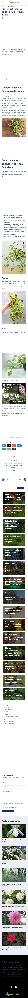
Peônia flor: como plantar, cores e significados (13, 926)
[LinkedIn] (19, 465)
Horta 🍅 (6, 732)
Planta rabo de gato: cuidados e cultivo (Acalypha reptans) (13, 516)
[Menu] (24, 2)
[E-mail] (14, 468)
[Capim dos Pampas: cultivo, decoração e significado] (14, 895)
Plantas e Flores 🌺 (8, 741)
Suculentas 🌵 (7, 744)
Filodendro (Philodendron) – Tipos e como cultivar (14, 712)
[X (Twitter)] (9, 465)
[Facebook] (4, 465)
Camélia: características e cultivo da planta (12, 947)
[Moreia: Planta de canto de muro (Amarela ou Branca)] (14, 873)
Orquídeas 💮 (7, 734)
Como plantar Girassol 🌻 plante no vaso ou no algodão (13, 643)
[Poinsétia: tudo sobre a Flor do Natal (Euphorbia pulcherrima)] (14, 958)
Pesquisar (20, 507)
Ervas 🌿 (6, 730)
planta (3, 53)
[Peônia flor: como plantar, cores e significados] (14, 917)
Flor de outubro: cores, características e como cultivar (14, 656)
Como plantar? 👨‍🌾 (8, 729)
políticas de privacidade (13, 827)
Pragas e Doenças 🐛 (9, 743)
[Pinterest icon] (14, 490)
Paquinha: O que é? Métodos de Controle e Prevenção (13, 630)
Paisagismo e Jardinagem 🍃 (11, 736)
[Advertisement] (14, 34)
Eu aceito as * (10, 827)
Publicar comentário (8, 830)
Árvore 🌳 (6, 727)
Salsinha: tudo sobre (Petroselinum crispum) (13, 559)
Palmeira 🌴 (7, 737)
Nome (4, 802)
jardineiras (20, 125)
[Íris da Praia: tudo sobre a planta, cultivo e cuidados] (14, 850)
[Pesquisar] (2, 2)
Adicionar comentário (8, 811)
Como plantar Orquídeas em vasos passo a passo (13, 699)
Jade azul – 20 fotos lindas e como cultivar (13, 572)
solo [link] (6, 240)
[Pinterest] (14, 465)
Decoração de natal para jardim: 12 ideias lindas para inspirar (13, 601)
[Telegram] (4, 468)
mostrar (10, 89)
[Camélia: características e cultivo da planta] (14, 938)
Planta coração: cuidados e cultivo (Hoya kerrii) (12, 685)
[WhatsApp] (9, 468)
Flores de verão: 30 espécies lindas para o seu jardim (13, 529)
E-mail (4, 806)
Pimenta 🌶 (6, 739)
